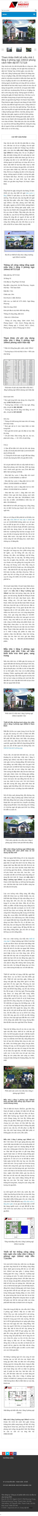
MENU (5, 14)
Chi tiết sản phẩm (19, 137)
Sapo (31, 1508)
